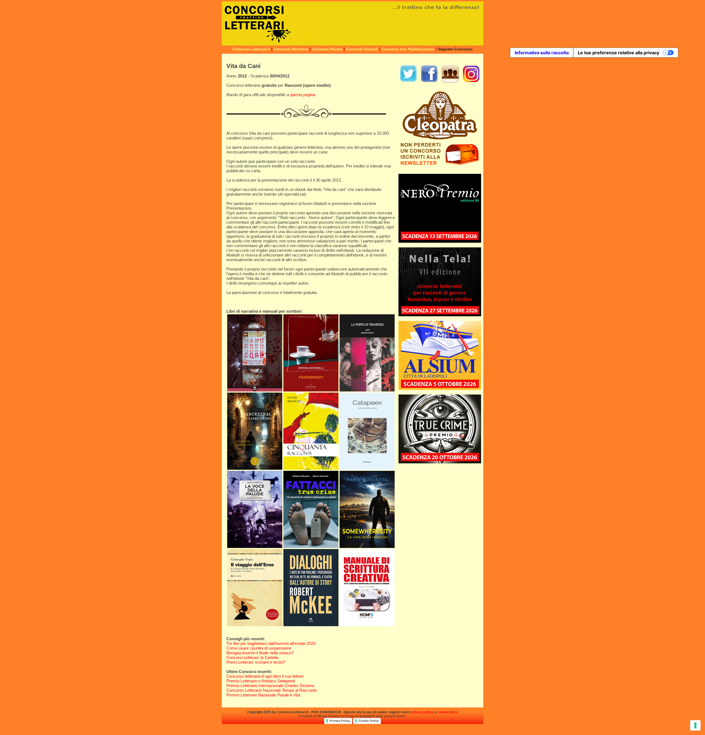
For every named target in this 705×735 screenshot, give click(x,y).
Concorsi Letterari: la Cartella (252, 657)
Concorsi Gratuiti (362, 49)
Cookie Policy (369, 721)
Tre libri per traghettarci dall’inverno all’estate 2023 (270, 643)
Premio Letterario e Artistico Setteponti (260, 681)
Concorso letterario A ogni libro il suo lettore (264, 676)
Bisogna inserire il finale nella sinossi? (260, 652)
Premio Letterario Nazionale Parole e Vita (263, 695)
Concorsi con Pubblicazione (408, 49)
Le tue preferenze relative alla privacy (618, 52)
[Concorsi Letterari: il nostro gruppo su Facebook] (450, 81)
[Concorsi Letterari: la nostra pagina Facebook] (429, 81)
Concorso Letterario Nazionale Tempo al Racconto (271, 690)
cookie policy (447, 712)
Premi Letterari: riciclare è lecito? (255, 662)
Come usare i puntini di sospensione (258, 648)
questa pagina (302, 94)
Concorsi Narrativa (290, 49)
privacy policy (423, 712)
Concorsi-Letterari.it (251, 49)
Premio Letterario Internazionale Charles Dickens (270, 685)
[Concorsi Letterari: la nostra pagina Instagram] (471, 81)
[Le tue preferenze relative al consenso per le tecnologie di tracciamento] (695, 725)
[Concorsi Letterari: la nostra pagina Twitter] (408, 81)
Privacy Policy (340, 721)
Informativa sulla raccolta (542, 52)
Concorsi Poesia (327, 49)
